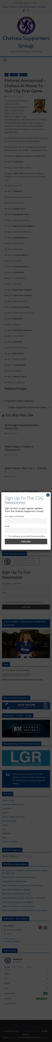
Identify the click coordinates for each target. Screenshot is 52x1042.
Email (7, 526)
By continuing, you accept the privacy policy (26, 536)
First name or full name (14, 516)
